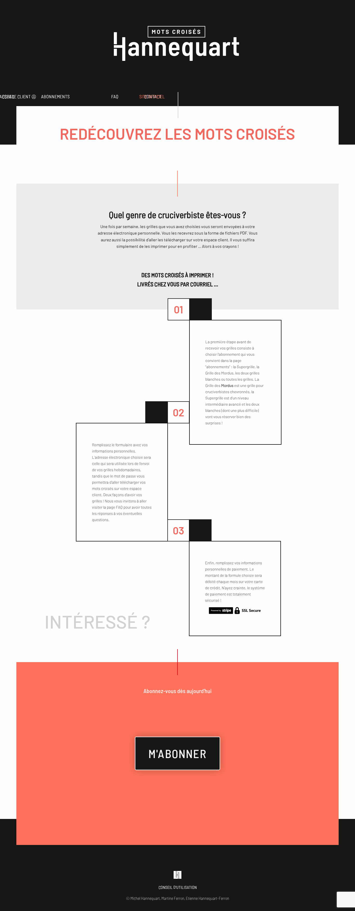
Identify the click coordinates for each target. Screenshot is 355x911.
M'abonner (177, 753)
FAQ (114, 96)
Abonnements (55, 96)
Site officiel (152, 96)
